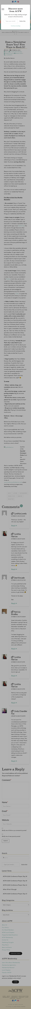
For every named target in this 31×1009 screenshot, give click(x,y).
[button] (3, 9)
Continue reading (15, 26)
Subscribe (22, 21)
